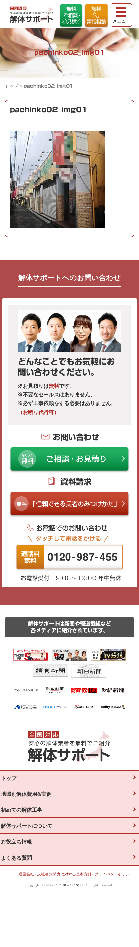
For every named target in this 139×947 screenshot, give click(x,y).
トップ (11, 86)
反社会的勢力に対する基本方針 (64, 874)
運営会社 (26, 874)
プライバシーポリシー (113, 874)
